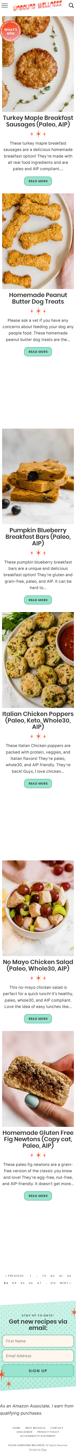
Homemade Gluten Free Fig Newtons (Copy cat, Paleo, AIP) (38, 1139)
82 (69, 1276)
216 (53, 1283)
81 (61, 1276)
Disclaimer (25, 1432)
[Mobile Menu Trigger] (4, 6)
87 (39, 1283)
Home (16, 1428)
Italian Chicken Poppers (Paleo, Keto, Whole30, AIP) (38, 720)
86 (31, 1283)
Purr (44, 1449)
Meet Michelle (36, 1428)
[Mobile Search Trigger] (71, 6)
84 (14, 1283)
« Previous (14, 1276)
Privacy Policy (48, 1432)
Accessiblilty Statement (38, 1436)
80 (52, 1276)
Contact (56, 1428)
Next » (65, 1283)
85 (23, 1283)
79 (44, 1276)
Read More (36, 183)
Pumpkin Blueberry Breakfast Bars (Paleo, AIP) (38, 537)
